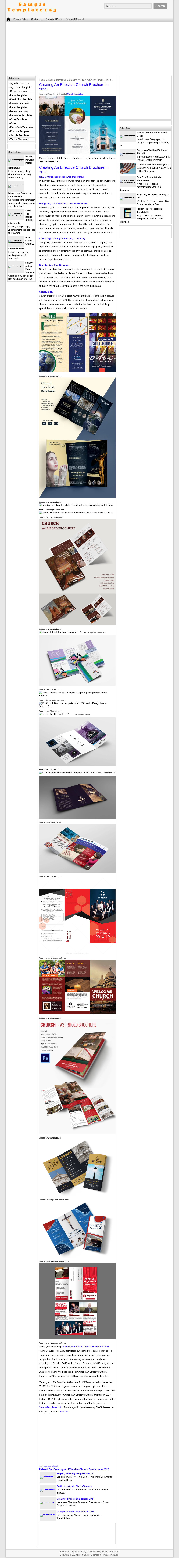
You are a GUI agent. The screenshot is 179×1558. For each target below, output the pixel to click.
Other (13, 123)
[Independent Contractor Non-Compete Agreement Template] (16, 184)
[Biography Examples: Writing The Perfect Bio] (128, 197)
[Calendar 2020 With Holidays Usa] (128, 173)
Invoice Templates (19, 103)
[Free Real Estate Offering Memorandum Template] (128, 182)
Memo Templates (19, 111)
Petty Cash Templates (21, 127)
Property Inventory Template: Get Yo (75, 1473)
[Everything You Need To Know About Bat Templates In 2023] (128, 152)
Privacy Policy (20, 19)
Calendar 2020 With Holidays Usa (153, 164)
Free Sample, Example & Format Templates (97, 1555)
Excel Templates (18, 95)
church (55, 1466)
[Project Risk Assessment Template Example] (127, 217)
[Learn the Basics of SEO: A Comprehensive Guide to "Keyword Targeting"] (16, 216)
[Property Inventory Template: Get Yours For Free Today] (48, 1476)
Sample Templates (57, 80)
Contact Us (36, 19)
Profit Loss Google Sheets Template (74, 1486)
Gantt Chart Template (21, 99)
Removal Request (75, 19)
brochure (47, 1466)
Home (42, 80)
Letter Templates (18, 107)
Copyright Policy (54, 19)
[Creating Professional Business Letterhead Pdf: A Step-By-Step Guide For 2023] (48, 1501)
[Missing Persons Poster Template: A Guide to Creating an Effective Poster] (16, 159)
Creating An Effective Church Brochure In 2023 (85, 1346)
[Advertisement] (89, 49)
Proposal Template (19, 131)
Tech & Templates (19, 139)
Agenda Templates (19, 83)
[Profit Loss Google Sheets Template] (48, 1488)
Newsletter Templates (21, 115)
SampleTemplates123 (50, 1407)
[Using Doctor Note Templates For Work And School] (48, 1514)
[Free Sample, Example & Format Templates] (32, 15)
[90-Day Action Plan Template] (16, 265)
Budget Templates (19, 91)
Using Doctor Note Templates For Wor (75, 1511)
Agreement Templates (21, 87)
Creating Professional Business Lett (75, 1499)
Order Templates (18, 119)
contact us (63, 1411)
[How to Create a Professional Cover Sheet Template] (128, 135)
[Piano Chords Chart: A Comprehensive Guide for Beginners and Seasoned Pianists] (16, 243)
